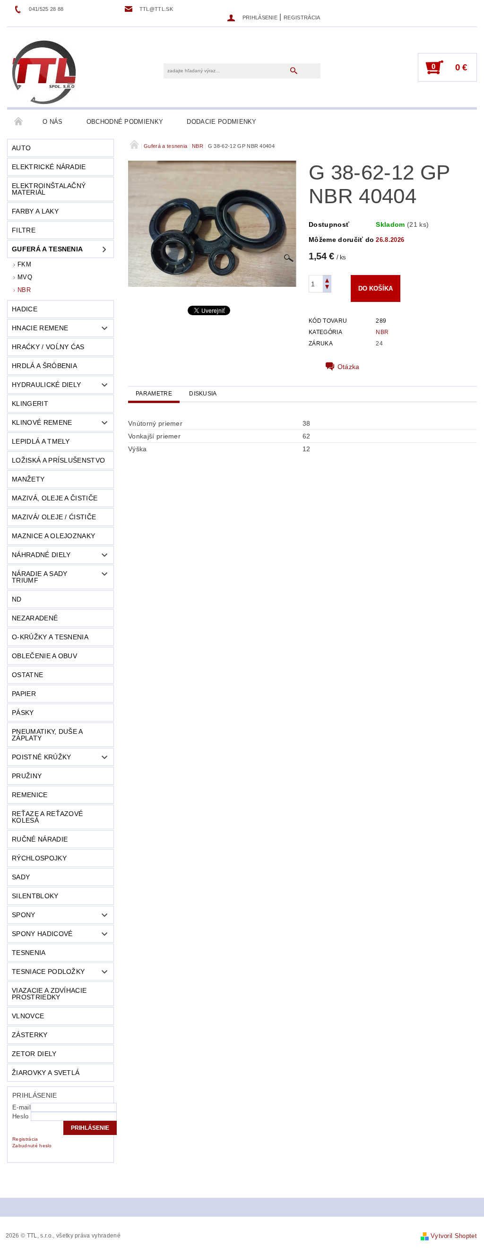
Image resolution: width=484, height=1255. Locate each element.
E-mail (21, 1107)
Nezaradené (35, 618)
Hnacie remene (40, 328)
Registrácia (302, 17)
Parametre (154, 393)
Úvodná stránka (19, 122)
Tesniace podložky (48, 971)
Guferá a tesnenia (47, 249)
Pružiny (27, 776)
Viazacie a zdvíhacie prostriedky (49, 994)
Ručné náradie (40, 839)
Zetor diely (34, 1053)
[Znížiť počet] (327, 288)
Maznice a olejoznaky (53, 536)
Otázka (348, 366)
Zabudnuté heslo (32, 1145)
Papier (24, 693)
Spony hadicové (42, 933)
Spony (23, 915)
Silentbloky (35, 896)
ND (17, 599)
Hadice (24, 309)
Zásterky (30, 1035)
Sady (21, 877)
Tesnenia (29, 952)
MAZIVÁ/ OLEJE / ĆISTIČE (54, 517)
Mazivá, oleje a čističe (54, 498)
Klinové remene (42, 422)
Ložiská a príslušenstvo (58, 460)
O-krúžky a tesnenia (50, 637)
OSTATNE (27, 675)
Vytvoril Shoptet (454, 1235)
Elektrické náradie (49, 167)
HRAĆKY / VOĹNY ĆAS (48, 347)
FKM (24, 264)
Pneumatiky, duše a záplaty (47, 735)
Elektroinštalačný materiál (49, 189)
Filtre (23, 230)
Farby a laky (35, 211)
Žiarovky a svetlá (45, 1072)
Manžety (28, 479)
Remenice (30, 795)
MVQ (24, 277)
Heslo (20, 1116)
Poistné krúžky (41, 757)
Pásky (23, 712)
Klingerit (30, 403)
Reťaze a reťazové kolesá (47, 817)
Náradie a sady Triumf (39, 577)
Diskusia (203, 393)
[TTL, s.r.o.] (44, 71)
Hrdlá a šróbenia (44, 366)
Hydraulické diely (46, 384)
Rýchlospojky (39, 858)
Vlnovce (28, 1016)
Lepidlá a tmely (41, 441)
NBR (24, 289)
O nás (53, 121)
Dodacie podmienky (221, 121)
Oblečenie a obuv (44, 656)
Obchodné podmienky (125, 121)
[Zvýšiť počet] (327, 279)
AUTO (21, 148)
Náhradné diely (41, 555)
